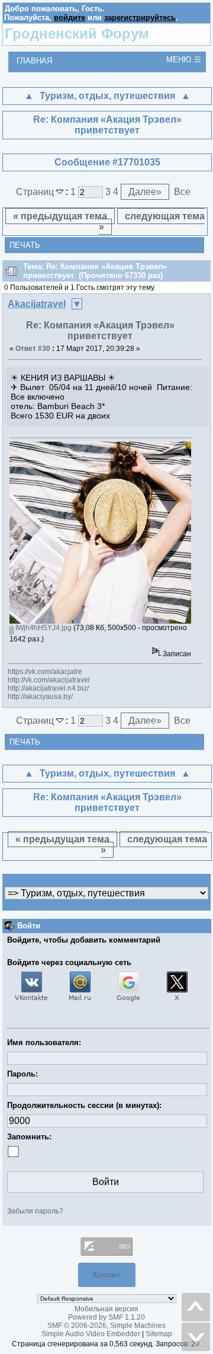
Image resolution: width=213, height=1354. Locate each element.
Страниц (36, 192)
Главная (34, 60)
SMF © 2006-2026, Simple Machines (106, 1325)
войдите (69, 17)
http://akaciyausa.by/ (40, 696)
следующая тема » (152, 221)
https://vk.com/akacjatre (45, 672)
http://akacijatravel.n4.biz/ (48, 688)
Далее (145, 192)
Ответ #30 (32, 348)
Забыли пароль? (35, 1211)
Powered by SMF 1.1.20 (106, 1317)
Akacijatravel (37, 304)
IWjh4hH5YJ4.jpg (43, 628)
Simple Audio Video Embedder (90, 1334)
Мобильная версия (106, 1309)
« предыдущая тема (60, 216)
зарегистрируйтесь (140, 17)
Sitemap (159, 1334)
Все (182, 192)
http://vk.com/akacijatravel (49, 680)
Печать (24, 245)
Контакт (107, 1274)
